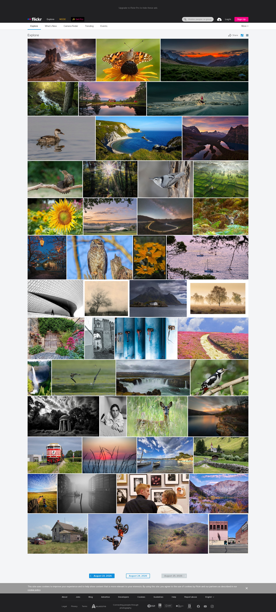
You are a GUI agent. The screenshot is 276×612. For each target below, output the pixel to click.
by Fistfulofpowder (35, 552)
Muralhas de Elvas (92, 354)
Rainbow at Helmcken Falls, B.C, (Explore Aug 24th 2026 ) (31, 391)
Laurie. (104, 432)
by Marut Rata (34, 233)
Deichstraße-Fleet (67, 508)
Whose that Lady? (105, 77)
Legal (64, 606)
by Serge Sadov (34, 277)
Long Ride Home (146, 230)
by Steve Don (101, 79)
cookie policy (34, 590)
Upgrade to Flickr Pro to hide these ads (138, 7)
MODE (63, 19)
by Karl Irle (88, 195)
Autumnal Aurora (198, 508)
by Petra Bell (138, 277)
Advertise (105, 597)
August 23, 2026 (103, 575)
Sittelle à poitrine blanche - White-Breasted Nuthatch (157, 193)
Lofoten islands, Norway (142, 312)
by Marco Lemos (34, 79)
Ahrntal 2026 (201, 469)
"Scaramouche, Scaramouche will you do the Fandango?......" (145, 508)
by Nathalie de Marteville (176, 277)
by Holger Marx (121, 357)
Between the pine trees (179, 275)
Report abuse (190, 597)
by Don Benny (195, 511)
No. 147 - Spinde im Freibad (128, 354)
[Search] (185, 19)
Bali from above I (203, 193)
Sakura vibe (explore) (38, 275)
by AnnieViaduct (34, 471)
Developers (123, 597)
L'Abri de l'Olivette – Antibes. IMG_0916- (157, 469)
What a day (34, 508)
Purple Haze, (184, 354)
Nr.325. (88, 312)
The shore (194, 432)
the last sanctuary (37, 431)
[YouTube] (205, 606)
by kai (191, 434)
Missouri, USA (35, 111)
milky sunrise (167, 77)
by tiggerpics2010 (35, 511)
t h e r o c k (34, 77)
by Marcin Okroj (199, 233)
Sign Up (241, 19)
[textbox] (200, 19)
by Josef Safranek (91, 315)
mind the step (35, 312)
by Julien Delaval (201, 195)
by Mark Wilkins (123, 511)
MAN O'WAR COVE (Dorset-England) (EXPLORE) (119, 156)
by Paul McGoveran (59, 393)
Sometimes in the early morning (98, 193)
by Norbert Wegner (168, 79)
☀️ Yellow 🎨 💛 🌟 (141, 275)
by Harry (182, 357)
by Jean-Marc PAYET (145, 471)
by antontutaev (154, 552)
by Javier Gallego (103, 158)
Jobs (78, 597)
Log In (228, 19)
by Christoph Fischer (191, 158)
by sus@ (87, 233)
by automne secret (105, 434)
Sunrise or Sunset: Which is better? (200, 156)
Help (174, 597)
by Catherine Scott (216, 552)
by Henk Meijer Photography (89, 114)
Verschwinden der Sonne (95, 469)
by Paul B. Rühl (89, 471)
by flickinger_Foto (201, 471)
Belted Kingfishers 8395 (64, 391)
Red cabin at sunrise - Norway (94, 111)
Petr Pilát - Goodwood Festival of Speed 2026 (110, 549)
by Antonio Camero (123, 393)
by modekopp (196, 393)
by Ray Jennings (153, 114)
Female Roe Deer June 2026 (141, 432)
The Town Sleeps (156, 111)
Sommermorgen (92, 230)
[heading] (35, 19)
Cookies (141, 597)
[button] (84, 79)
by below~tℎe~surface (36, 434)
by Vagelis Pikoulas (137, 315)
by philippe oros (34, 158)
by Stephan (33, 315)
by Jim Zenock (73, 277)
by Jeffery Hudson (35, 114)
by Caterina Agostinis (36, 357)
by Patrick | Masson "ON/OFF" (39, 195)
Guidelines (158, 597)
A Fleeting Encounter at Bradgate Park (212, 230)
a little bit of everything (221, 549)
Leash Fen (193, 312)
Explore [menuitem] (50, 19)
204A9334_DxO (75, 275)
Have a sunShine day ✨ (40, 230)
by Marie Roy (143, 195)
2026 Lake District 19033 (161, 549)
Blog (91, 597)
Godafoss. (122, 391)
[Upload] (219, 19)
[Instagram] (212, 606)
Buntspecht (197, 391)
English (208, 597)
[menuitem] (78, 19)
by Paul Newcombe (194, 315)
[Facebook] (198, 606)
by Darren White (144, 233)
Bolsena (32, 354)
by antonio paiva (91, 357)
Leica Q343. (34, 549)
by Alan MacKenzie (135, 434)
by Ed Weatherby (95, 552)
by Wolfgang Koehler (31, 393)
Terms (84, 606)
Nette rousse (35, 156)
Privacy (74, 606)
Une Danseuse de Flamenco (42, 193)
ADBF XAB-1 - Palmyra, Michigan (43, 469)
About (64, 597)
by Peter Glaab (64, 511)
